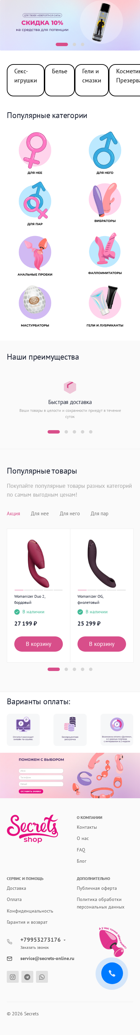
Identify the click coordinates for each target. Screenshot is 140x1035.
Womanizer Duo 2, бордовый (29, 599)
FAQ (81, 850)
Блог (81, 861)
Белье (59, 71)
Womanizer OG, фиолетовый (90, 599)
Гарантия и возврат (27, 922)
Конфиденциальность (30, 911)
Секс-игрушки (25, 75)
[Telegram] (27, 977)
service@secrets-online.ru (47, 958)
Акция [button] (13, 513)
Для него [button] (70, 513)
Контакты (87, 827)
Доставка (16, 888)
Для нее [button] (40, 513)
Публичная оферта (97, 888)
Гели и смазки (91, 75)
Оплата (14, 899)
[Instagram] (13, 977)
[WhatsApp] (42, 977)
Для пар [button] (99, 513)
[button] (61, 44)
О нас (83, 838)
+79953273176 (40, 939)
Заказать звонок (34, 947)
